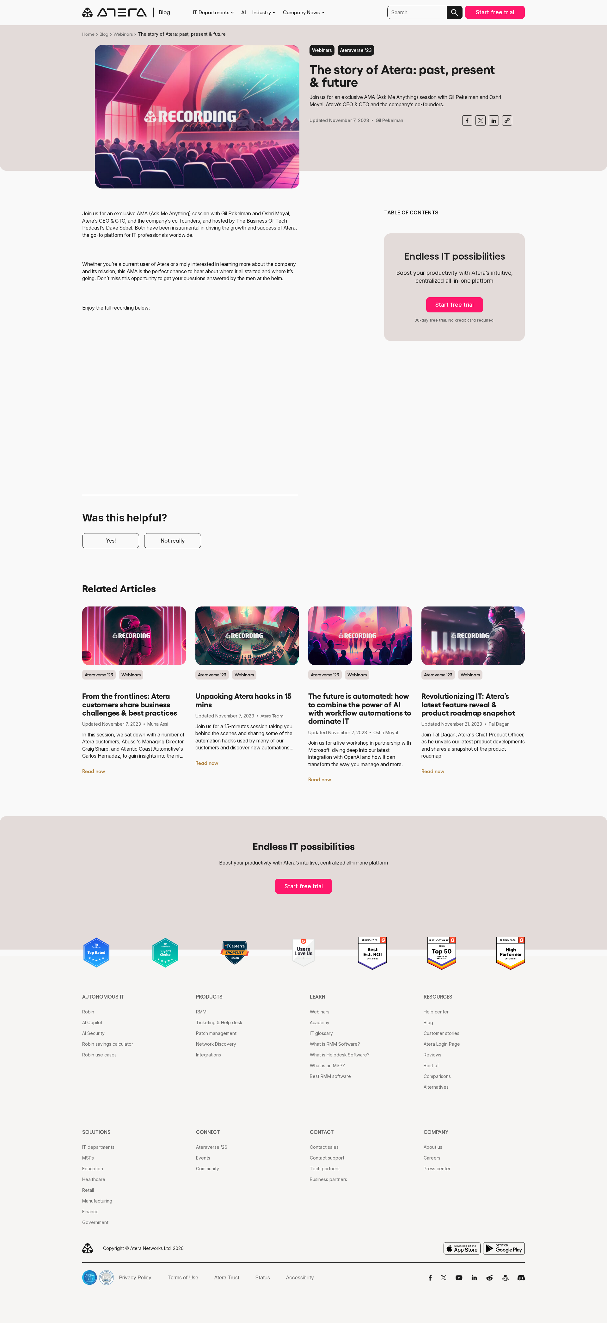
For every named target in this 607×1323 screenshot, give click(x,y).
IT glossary (321, 1033)
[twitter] (480, 120)
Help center (436, 1011)
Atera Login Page (442, 1044)
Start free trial (495, 12)
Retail (88, 1190)
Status (262, 1277)
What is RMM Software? (335, 1044)
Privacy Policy (135, 1277)
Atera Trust (226, 1277)
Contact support (327, 1157)
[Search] (455, 12)
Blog (104, 34)
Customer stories (441, 1033)
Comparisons (437, 1076)
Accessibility (300, 1277)
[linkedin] (493, 121)
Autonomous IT (103, 996)
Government (95, 1222)
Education (92, 1168)
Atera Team (272, 715)
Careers (432, 1157)
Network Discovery (216, 1044)
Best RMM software (330, 1076)
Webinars (123, 34)
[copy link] (507, 120)
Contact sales (324, 1147)
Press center (437, 1168)
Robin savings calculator (107, 1044)
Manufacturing (97, 1200)
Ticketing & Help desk (219, 1022)
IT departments (98, 1147)
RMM (201, 1011)
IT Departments (211, 12)
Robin (88, 1011)
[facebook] (467, 121)
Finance (90, 1211)
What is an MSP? (327, 1065)
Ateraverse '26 (211, 1147)
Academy (319, 1022)
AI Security (93, 1033)
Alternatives (436, 1087)
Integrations (208, 1054)
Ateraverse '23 (356, 50)
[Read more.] (134, 635)
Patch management (216, 1033)
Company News (301, 12)
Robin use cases (99, 1054)
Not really (173, 541)
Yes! (111, 541)
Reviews (432, 1054)
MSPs (88, 1157)
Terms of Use (183, 1277)
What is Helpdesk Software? (340, 1054)
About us (433, 1147)
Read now (93, 771)
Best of (431, 1065)
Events (203, 1157)
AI (243, 12)
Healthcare (93, 1179)
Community (207, 1168)
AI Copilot (92, 1022)
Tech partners (325, 1168)
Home (88, 34)
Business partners (328, 1179)
